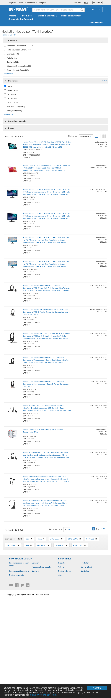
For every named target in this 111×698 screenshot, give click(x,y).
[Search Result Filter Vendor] (5, 80)
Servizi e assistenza (47, 16)
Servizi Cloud (86, 567)
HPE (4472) (12, 98)
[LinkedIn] (28, 586)
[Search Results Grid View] (104, 137)
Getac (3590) (12, 102)
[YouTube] (11, 586)
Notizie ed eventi (65, 571)
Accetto (97, 688)
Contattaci (85, 571)
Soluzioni (35, 563)
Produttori (27, 16)
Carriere (35, 571)
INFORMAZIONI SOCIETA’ (20, 559)
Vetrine (61, 567)
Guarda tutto (8, 74)
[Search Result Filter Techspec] (5, 120)
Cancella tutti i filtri (9, 35)
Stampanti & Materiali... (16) (19, 66)
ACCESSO (96, 9)
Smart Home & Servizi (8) (18, 70)
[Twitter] (22, 586)
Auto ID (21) (12, 58)
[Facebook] (17, 586)
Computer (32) (13, 54)
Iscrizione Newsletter (71, 16)
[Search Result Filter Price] (5, 128)
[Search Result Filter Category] (5, 39)
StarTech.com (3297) (16, 106)
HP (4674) (11, 94)
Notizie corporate (16, 575)
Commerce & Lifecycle (35, 2)
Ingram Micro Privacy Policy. (44, 694)
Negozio (12, 2)
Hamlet (10, 86)
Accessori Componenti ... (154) (20, 46)
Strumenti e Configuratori (21, 19)
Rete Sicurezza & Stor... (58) (19, 50)
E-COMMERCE (64, 559)
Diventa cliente (95, 22)
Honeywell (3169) (14, 110)
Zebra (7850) (12, 90)
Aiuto (60, 575)
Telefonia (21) (13, 62)
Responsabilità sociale (41, 567)
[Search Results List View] (97, 137)
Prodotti (13, 16)
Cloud (21, 2)
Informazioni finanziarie (19, 571)
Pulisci (104, 80)
